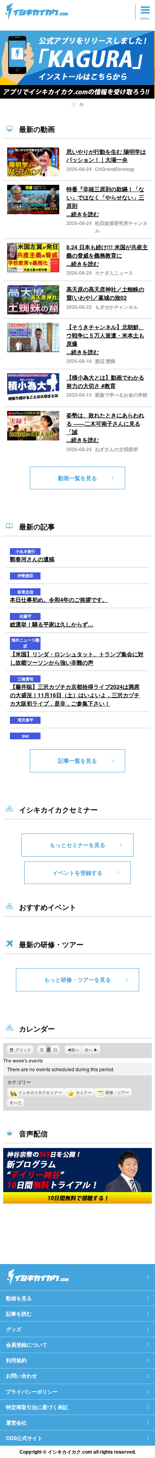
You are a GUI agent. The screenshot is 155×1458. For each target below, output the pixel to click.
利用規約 (16, 1360)
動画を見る (19, 1298)
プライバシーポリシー (32, 1391)
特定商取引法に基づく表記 (37, 1407)
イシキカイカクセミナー (40, 1092)
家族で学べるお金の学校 (121, 394)
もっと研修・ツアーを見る (77, 979)
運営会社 (16, 1422)
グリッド (24, 1050)
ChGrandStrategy (115, 169)
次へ (89, 1050)
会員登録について (26, 1344)
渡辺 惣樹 (105, 360)
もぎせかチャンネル (116, 306)
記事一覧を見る (77, 760)
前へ (75, 1050)
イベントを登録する (77, 872)
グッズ (13, 1329)
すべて (15, 1102)
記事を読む (19, 1313)
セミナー (84, 1092)
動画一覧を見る (77, 478)
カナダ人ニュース (114, 272)
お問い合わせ (21, 1375)
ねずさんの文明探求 (116, 449)
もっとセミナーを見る (77, 845)
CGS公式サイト (24, 1438)
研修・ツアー (117, 1092)
